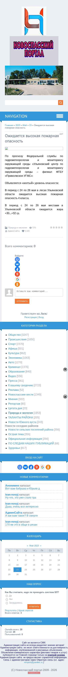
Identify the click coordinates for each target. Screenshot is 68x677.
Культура (13, 353)
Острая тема (16, 434)
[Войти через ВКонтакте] (17, 264)
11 (34, 560)
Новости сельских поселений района (30, 429)
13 (50, 560)
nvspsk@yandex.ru (33, 662)
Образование (16, 371)
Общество (14, 334)
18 (34, 565)
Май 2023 (34, 545)
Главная (9, 125)
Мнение (13, 399)
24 (26, 570)
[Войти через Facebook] (17, 269)
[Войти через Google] (17, 279)
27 (50, 570)
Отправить (22, 301)
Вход (41, 317)
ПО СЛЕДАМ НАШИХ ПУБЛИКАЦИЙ (31, 443)
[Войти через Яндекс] (17, 274)
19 (42, 565)
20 (50, 565)
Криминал (14, 367)
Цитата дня (15, 408)
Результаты (11, 610)
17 (26, 565)
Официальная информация (25, 438)
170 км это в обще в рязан (21, 524)
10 (26, 560)
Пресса (12, 380)
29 (9, 574)
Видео (12, 376)
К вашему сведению (20, 385)
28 (59, 570)
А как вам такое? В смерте (21, 515)
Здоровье (14, 448)
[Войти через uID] (17, 259)
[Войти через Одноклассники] (17, 284)
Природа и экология (17, 228)
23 (30, 125)
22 (9, 570)
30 (17, 574)
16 (17, 565)
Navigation (16, 116)
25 (34, 570)
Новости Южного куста (22, 422)
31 (26, 574)
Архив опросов (25, 610)
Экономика (15, 357)
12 (42, 560)
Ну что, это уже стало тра (20, 497)
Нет (11, 599)
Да (10, 595)
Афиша (12, 348)
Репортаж (14, 403)
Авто (11, 362)
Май (25, 125)
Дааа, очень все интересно (21, 506)
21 (59, 565)
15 (9, 565)
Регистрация (30, 317)
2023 (18, 125)
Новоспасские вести (20, 394)
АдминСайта (14, 231)
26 (42, 570)
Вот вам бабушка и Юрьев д (22, 488)
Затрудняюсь (15, 603)
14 (59, 560)
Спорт (12, 344)
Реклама (13, 390)
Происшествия (17, 339)
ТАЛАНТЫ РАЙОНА (20, 417)
